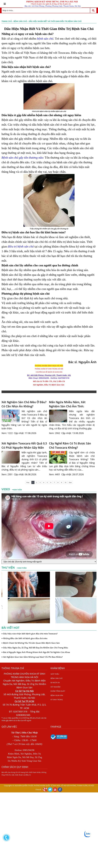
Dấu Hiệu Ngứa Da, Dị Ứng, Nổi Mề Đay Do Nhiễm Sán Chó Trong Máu (35, 647)
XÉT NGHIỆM (55, 687)
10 (65, 482)
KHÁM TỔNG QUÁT (58, 691)
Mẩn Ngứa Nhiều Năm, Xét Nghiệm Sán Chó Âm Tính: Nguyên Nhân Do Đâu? (67, 404)
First (27, 482)
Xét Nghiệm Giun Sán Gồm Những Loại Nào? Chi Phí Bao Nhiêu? (33, 656)
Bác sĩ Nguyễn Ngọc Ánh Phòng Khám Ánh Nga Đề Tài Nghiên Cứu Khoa (36, 652)
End (70, 482)
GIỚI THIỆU (55, 674)
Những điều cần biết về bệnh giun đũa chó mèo (25, 638)
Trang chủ (7, 21)
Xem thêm (17, 489)
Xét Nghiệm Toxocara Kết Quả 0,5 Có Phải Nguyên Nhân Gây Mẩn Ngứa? (24, 445)
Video (6, 489)
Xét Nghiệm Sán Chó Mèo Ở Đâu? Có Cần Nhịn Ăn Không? (24, 404)
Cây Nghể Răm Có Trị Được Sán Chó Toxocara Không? (70, 445)
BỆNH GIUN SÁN (57, 695)
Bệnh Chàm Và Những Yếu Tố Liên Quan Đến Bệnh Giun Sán (31, 642)
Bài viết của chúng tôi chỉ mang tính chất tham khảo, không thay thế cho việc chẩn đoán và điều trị (24, 773)
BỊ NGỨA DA (55, 682)
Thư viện (8, 567)
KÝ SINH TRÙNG (57, 699)
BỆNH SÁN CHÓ (20, 21)
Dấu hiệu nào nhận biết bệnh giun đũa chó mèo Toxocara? (30, 633)
